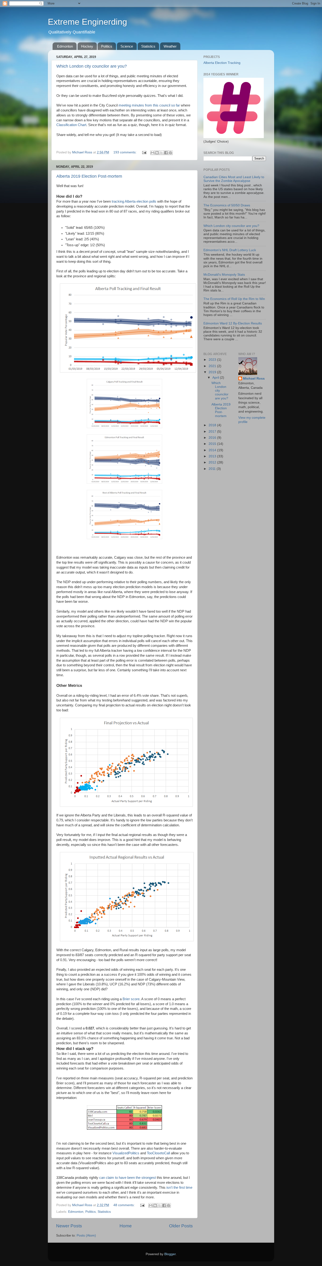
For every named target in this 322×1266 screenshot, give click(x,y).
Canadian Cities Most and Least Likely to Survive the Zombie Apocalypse (233, 179)
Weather (170, 46)
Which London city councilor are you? (91, 66)
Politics (106, 46)
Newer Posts (69, 1225)
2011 (213, 469)
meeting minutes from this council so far (149, 105)
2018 (213, 425)
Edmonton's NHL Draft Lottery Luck (229, 250)
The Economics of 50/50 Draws (226, 205)
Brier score (131, 999)
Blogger (170, 1254)
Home (126, 1225)
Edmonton (65, 46)
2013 (213, 456)
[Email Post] (143, 152)
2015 (213, 444)
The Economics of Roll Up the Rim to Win (234, 299)
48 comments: (124, 1205)
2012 (213, 462)
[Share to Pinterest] (170, 152)
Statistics (148, 46)
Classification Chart (71, 125)
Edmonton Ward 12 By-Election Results (232, 323)
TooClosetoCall (158, 1153)
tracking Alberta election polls (134, 201)
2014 (213, 450)
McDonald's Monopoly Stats (224, 274)
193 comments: (125, 152)
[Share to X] (161, 152)
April (216, 377)
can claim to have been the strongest (127, 1178)
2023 (213, 359)
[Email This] (152, 152)
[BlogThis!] (157, 152)
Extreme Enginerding (87, 22)
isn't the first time (179, 1187)
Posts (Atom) (86, 1235)
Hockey (87, 46)
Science (126, 46)
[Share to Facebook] (166, 152)
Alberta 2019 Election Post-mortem (89, 176)
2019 (213, 372)
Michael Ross (254, 378)
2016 (213, 437)
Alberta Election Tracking (221, 63)
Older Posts (181, 1225)
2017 (213, 431)
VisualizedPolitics (125, 1153)
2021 (213, 366)
